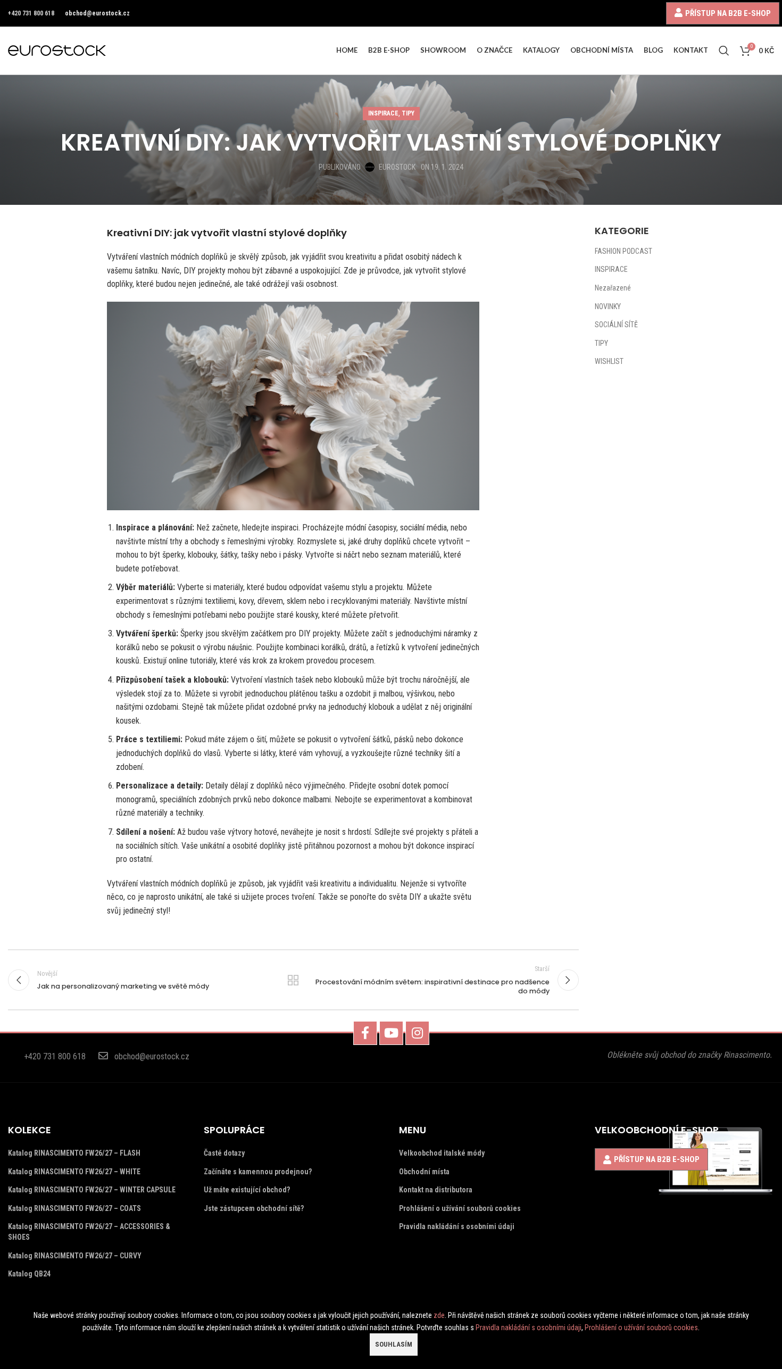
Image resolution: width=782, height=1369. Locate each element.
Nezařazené (613, 288)
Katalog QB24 (29, 1274)
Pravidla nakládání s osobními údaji (456, 1226)
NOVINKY (608, 306)
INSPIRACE (383, 113)
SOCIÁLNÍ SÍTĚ (616, 324)
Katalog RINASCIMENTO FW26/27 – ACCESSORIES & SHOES (89, 1231)
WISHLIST (609, 361)
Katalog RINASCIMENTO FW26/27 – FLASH (74, 1153)
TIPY (408, 113)
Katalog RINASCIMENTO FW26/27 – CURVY (75, 1255)
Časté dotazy (224, 1153)
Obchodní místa (424, 1171)
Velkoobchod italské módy (442, 1153)
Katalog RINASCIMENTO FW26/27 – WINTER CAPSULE (92, 1189)
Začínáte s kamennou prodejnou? (258, 1171)
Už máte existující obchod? (247, 1189)
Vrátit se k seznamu (293, 980)
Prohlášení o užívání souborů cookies (460, 1208)
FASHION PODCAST (623, 251)
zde (439, 1315)
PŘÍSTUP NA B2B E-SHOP (728, 13)
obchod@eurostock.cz (97, 13)
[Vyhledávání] (724, 50)
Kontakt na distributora (435, 1189)
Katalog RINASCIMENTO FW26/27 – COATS (74, 1208)
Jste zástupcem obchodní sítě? (254, 1208)
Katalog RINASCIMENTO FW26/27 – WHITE (74, 1171)
